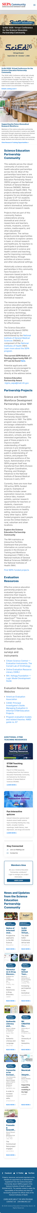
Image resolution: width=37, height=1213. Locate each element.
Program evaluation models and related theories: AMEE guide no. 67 (19, 719)
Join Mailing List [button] (24, 1201)
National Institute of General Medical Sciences (17, 338)
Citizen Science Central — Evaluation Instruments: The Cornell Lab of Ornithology (19, 663)
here (23, 361)
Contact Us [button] (11, 1201)
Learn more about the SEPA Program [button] (18, 1199)
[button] (34, 5)
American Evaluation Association (15, 697)
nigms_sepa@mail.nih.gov (17, 383)
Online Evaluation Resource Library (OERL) (18, 670)
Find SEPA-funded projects (16, 570)
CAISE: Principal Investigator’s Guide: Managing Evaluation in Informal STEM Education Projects (17, 708)
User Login (18, 880)
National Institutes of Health (16, 344)
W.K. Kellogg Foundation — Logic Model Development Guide (18, 678)
